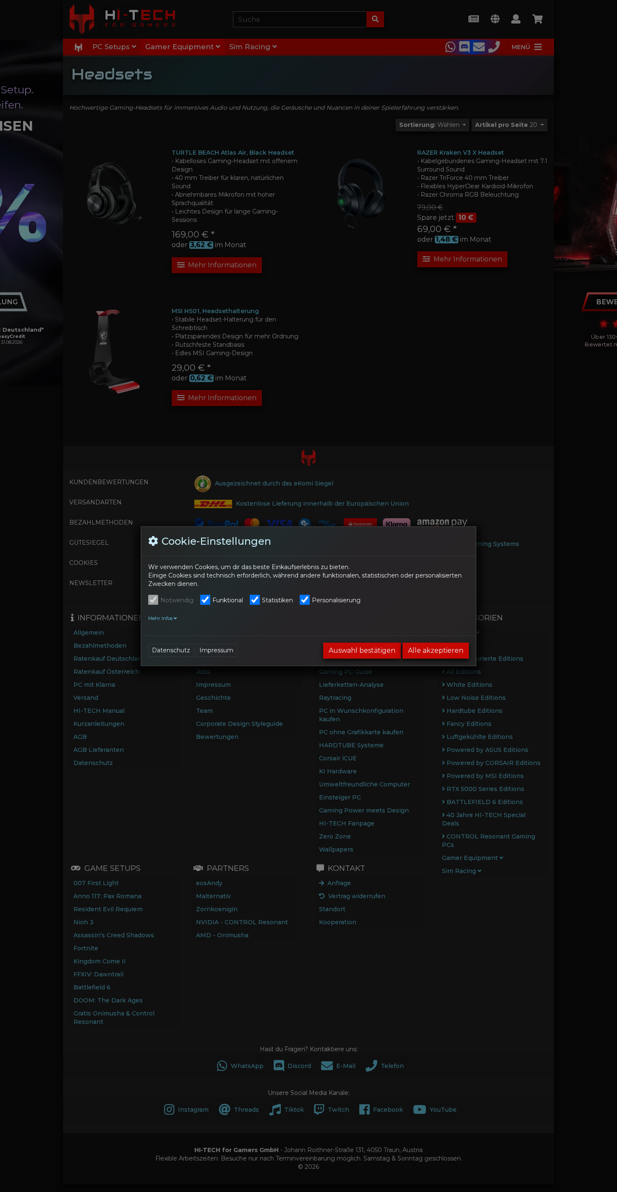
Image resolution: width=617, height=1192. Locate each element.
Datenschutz (171, 650)
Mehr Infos (161, 618)
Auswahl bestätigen (362, 650)
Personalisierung (336, 600)
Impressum (216, 650)
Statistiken (277, 600)
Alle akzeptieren (435, 650)
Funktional (227, 600)
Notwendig (176, 600)
